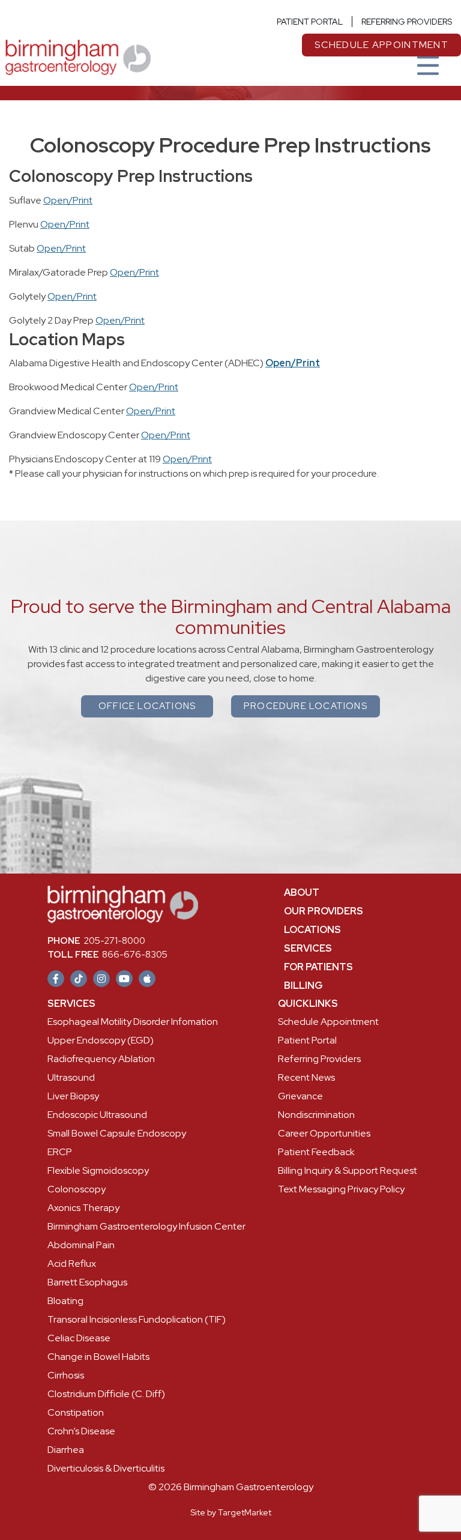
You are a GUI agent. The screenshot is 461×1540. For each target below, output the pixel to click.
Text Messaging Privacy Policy (341, 1189)
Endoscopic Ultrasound (97, 1114)
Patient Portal (310, 21)
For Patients (318, 967)
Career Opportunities (324, 1133)
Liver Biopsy (73, 1096)
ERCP (59, 1152)
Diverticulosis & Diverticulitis (105, 1468)
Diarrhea (65, 1449)
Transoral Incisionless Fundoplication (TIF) (136, 1319)
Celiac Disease (78, 1338)
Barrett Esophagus (87, 1282)
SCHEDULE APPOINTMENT (381, 44)
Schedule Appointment (328, 1021)
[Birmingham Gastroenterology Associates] (77, 56)
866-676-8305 (107, 955)
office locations (147, 706)
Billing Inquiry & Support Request (347, 1170)
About (301, 892)
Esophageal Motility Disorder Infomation (132, 1021)
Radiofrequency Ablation (101, 1058)
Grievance (300, 1096)
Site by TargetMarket (230, 1512)
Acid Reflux (71, 1263)
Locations (312, 929)
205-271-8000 (96, 941)
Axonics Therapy (83, 1207)
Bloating (65, 1300)
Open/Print (67, 200)
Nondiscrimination (316, 1114)
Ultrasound (71, 1077)
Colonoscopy (76, 1189)
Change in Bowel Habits (98, 1356)
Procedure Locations (305, 706)
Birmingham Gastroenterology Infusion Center (146, 1226)
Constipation (75, 1412)
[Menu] (428, 66)
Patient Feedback (316, 1152)
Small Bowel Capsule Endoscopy (116, 1133)
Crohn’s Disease (81, 1431)
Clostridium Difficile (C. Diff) (106, 1394)
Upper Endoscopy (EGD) (100, 1040)
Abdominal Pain (81, 1245)
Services (308, 948)
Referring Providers (406, 21)
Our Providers (323, 911)
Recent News (306, 1077)
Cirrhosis (65, 1375)
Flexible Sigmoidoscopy (98, 1170)
